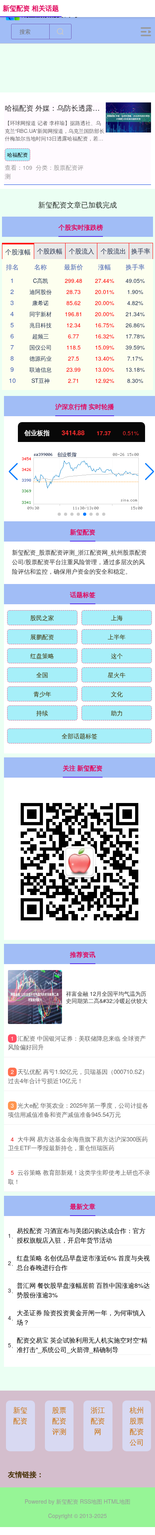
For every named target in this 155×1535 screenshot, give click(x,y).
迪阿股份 (40, 292)
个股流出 (113, 251)
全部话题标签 (79, 736)
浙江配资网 (98, 1420)
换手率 (140, 251)
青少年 (42, 694)
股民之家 (42, 617)
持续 (42, 713)
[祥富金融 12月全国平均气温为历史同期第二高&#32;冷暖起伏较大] (35, 997)
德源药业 (40, 358)
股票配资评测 (59, 1420)
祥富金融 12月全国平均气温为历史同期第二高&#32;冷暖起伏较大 (106, 997)
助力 (117, 713)
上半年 (117, 636)
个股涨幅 (18, 251)
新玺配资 (20, 1414)
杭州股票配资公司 (137, 1425)
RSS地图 (91, 1501)
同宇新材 (40, 314)
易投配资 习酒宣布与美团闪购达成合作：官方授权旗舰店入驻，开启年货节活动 (81, 1235)
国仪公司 (40, 347)
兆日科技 (40, 325)
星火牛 (117, 674)
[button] (13, 471)
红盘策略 (42, 655)
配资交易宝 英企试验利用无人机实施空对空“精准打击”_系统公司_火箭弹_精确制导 (82, 1344)
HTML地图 (117, 1501)
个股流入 (81, 251)
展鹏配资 (42, 636)
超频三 (40, 336)
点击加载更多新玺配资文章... (78, 204)
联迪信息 (40, 369)
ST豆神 (40, 380)
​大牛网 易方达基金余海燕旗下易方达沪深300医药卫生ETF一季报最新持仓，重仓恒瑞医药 (78, 1143)
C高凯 (40, 280)
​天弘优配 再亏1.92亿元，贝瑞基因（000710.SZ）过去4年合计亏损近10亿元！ (78, 1076)
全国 (42, 674)
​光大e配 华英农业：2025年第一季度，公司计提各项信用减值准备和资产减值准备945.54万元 (78, 1109)
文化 (117, 694)
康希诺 (40, 303)
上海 (117, 617)
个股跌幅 (49, 251)
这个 (117, 655)
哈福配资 (17, 154)
